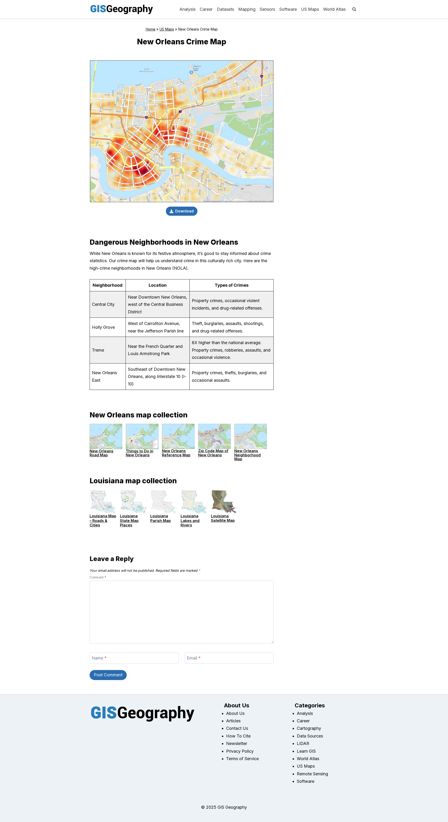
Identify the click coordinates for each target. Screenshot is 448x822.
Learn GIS (306, 751)
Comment (98, 577)
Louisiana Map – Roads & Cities (103, 520)
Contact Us (237, 728)
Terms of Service (242, 758)
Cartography (309, 728)
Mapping (247, 9)
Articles (233, 720)
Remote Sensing (312, 773)
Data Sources (310, 736)
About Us (235, 713)
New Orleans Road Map (101, 453)
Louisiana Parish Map (160, 518)
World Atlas (334, 9)
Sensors (267, 9)
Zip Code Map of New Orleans (213, 452)
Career (206, 9)
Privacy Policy (240, 751)
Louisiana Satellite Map (223, 518)
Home (150, 29)
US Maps (310, 9)
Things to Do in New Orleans (139, 453)
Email (194, 658)
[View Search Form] (354, 9)
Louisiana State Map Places (129, 520)
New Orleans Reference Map (176, 452)
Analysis (187, 9)
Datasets (225, 9)
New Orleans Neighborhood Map (247, 454)
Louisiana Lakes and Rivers (190, 520)
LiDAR (303, 743)
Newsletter (236, 743)
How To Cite (238, 736)
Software (288, 9)
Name (99, 658)
